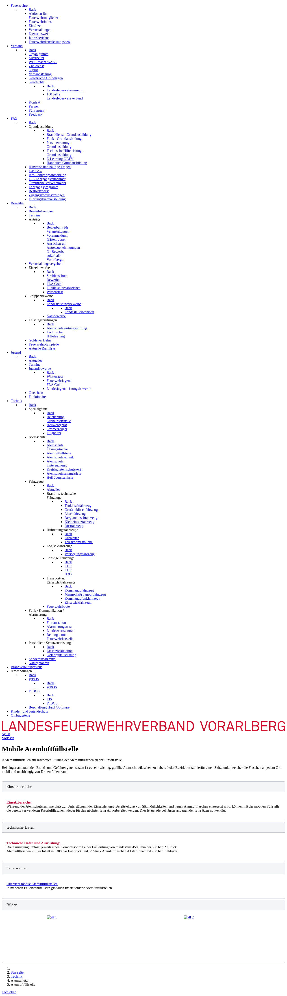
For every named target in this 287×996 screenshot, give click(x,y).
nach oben (9, 992)
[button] (143, 786)
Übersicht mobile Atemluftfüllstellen (32, 884)
